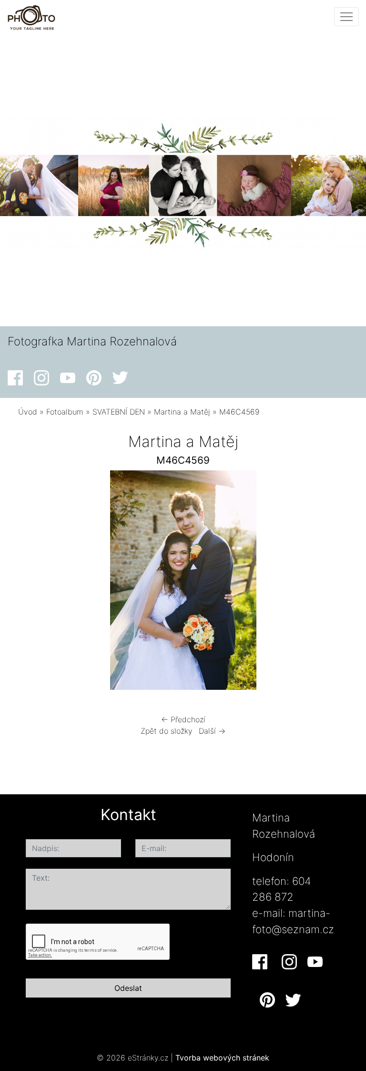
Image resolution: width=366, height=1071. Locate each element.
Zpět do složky (167, 731)
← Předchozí (183, 719)
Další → (212, 731)
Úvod (27, 411)
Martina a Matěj (182, 411)
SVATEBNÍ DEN (118, 411)
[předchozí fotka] (33, 582)
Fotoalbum (64, 411)
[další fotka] (332, 582)
